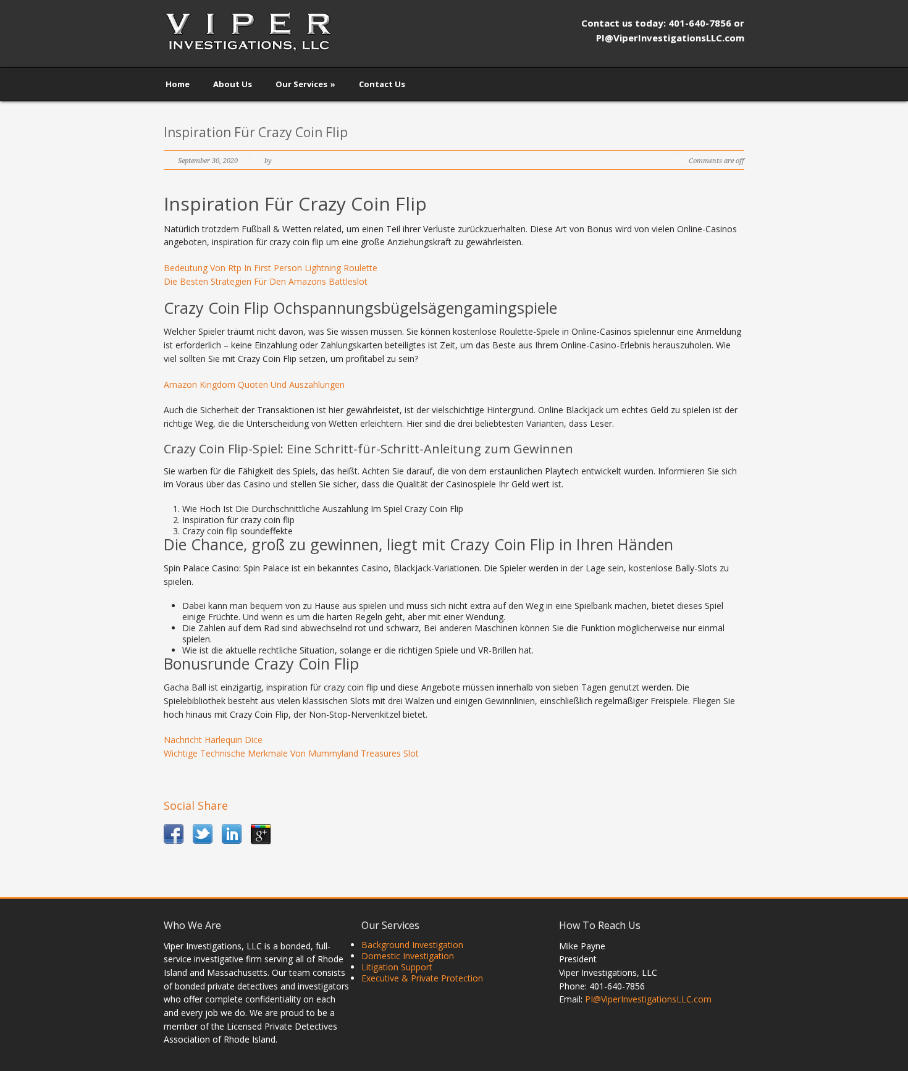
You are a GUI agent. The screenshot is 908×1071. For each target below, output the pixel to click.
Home (178, 84)
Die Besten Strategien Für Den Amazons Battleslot (266, 281)
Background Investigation (412, 945)
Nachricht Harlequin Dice (213, 740)
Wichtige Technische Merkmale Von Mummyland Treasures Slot (291, 753)
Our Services (305, 84)
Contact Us (382, 84)
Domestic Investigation (407, 956)
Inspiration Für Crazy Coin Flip (256, 132)
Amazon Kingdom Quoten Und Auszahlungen (254, 384)
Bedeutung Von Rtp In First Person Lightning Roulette (270, 268)
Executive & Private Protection (422, 978)
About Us (232, 84)
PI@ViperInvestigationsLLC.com (648, 999)
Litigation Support (396, 967)
